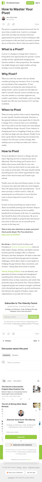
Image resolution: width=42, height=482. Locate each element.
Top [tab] (4, 381)
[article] (21, 392)
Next (35, 341)
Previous (8, 341)
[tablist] (10, 355)
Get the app (31, 472)
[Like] (4, 24)
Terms (25, 467)
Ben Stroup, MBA (12, 17)
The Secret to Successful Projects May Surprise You (13, 388)
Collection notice (33, 467)
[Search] (38, 381)
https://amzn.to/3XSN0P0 (11, 234)
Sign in (37, 3)
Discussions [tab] (17, 381)
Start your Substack (16, 472)
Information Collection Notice (27, 452)
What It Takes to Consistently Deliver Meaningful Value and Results (14, 393)
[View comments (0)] (9, 24)
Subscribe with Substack (22, 445)
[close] (36, 410)
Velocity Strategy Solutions (21, 247)
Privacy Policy (22, 454)
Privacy (19, 467)
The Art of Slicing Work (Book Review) (14, 405)
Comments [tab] (6, 355)
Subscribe (30, 3)
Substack (11, 478)
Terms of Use (32, 449)
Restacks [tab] (15, 355)
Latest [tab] (9, 381)
